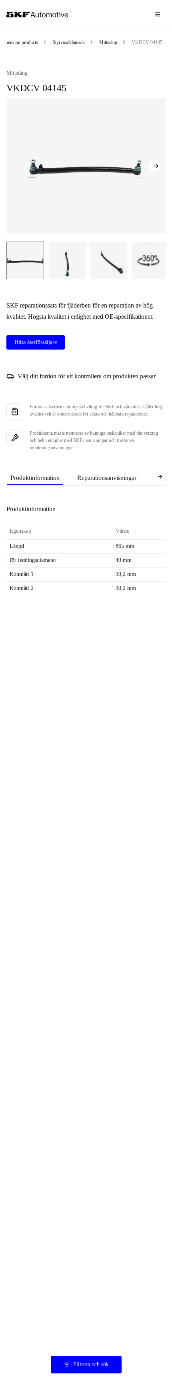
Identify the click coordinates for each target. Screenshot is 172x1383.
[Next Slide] (154, 166)
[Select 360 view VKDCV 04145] (149, 260)
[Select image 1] (25, 260)
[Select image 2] (67, 260)
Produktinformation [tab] (35, 477)
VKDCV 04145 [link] (147, 42)
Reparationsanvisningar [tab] (106, 477)
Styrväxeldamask (68, 42)
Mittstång (108, 42)
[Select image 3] (108, 260)
